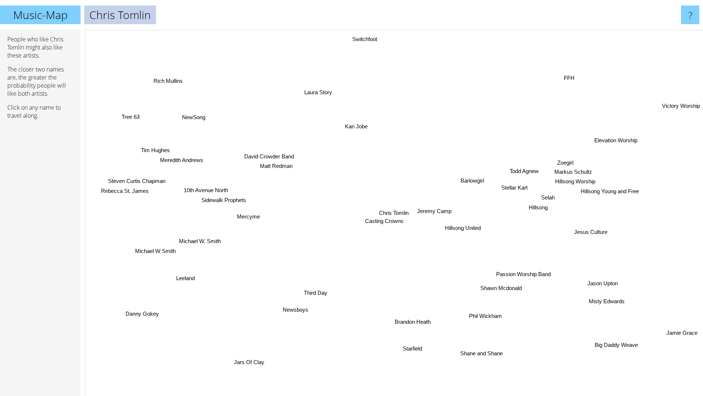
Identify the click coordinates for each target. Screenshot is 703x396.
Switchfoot (364, 39)
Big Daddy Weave (615, 345)
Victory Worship (681, 105)
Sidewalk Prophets (224, 200)
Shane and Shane (480, 354)
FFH (568, 77)
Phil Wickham (486, 316)
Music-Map (40, 14)
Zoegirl (565, 162)
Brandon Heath (414, 322)
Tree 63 (130, 117)
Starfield (413, 348)
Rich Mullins (167, 81)
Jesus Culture (591, 231)
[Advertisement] (40, 237)
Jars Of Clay (249, 362)
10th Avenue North (206, 190)
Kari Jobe (356, 126)
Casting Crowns (384, 221)
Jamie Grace (678, 335)
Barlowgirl (472, 180)
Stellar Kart (514, 187)
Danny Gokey (142, 314)
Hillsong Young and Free (610, 191)
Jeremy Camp (434, 211)
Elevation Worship (614, 139)
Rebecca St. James (125, 191)
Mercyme (248, 216)
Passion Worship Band (523, 274)
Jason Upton (603, 283)
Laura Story (318, 92)
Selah (548, 197)
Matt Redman (276, 167)
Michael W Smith (155, 251)
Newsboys (296, 310)
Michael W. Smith (200, 241)
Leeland (185, 278)
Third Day (316, 293)
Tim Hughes (154, 149)
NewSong (193, 117)
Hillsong (538, 207)
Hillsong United (463, 227)
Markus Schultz (573, 171)
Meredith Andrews (184, 159)
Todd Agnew (523, 171)
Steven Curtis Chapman (136, 181)
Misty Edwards (607, 301)
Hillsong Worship (575, 181)
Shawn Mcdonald (501, 288)
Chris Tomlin (394, 213)
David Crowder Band (269, 157)
